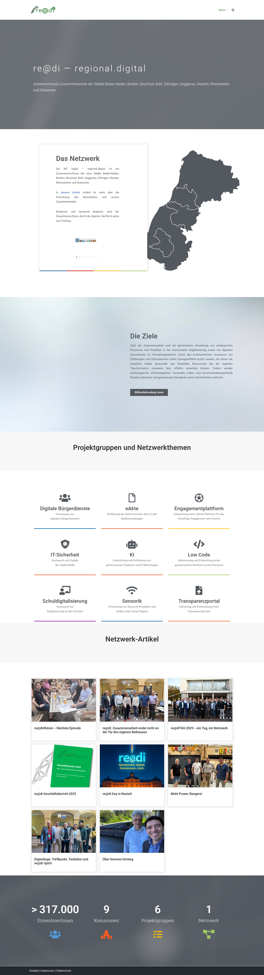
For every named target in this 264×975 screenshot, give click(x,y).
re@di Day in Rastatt (117, 794)
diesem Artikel (70, 192)
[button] (227, 10)
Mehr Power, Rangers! (186, 794)
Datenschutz (63, 970)
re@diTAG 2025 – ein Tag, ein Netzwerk (199, 728)
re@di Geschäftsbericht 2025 (55, 794)
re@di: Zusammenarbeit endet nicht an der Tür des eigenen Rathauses (131, 730)
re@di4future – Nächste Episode (57, 728)
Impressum (47, 970)
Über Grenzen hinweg (118, 859)
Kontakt (34, 970)
